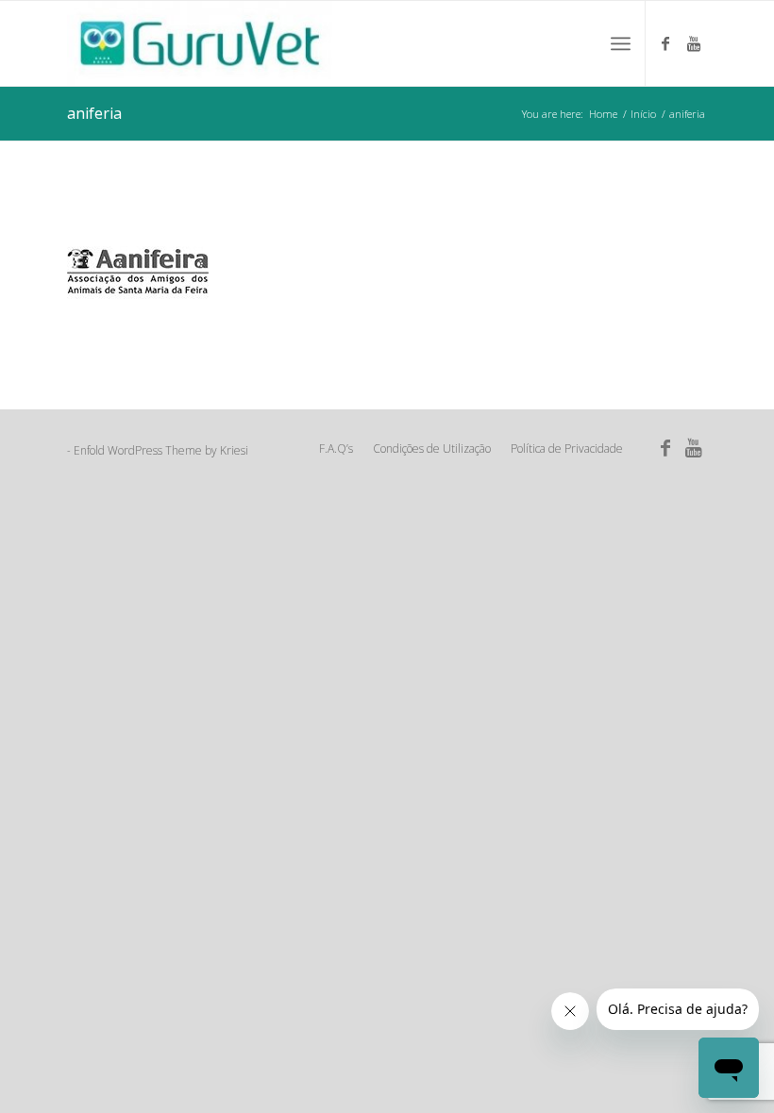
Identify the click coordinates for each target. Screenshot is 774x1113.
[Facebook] (665, 43)
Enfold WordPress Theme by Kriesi (161, 450)
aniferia (94, 113)
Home (603, 114)
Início (643, 114)
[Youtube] (694, 43)
